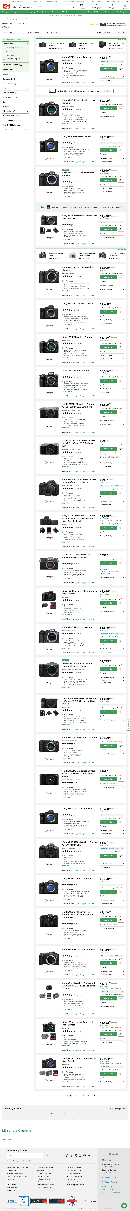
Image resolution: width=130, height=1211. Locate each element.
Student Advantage (73, 1173)
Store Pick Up (107, 1186)
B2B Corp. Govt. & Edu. (74, 1176)
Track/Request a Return (15, 1173)
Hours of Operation (43, 1176)
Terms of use (66, 1208)
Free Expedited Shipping (111, 1192)
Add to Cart (108, 68)
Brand (12, 32)
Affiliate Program (42, 1182)
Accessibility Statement (108, 1208)
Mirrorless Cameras (31, 18)
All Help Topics (12, 1190)
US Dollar (115, 1154)
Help (114, 1)
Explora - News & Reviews (75, 1182)
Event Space (71, 1179)
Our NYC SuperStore (44, 1173)
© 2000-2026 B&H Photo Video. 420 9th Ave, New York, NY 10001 (25, 1208)
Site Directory (11, 1185)
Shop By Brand (12, 1188)
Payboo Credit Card (43, 1179)
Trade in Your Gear (112, 1182)
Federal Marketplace (74, 1170)
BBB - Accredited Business (12, 1201)
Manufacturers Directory (45, 1185)
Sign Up (50, 1156)
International (11, 1182)
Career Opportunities (44, 1188)
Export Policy (92, 1208)
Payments (10, 1179)
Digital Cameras (19, 18)
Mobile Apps (91, 1201)
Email (10, 1155)
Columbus (64, 15)
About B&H (40, 1170)
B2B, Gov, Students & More (19, 1)
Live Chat (120, 1)
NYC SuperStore (99, 1)
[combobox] (109, 32)
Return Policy (11, 1170)
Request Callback (110, 1177)
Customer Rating (52, 32)
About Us (108, 1)
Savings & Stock (33, 32)
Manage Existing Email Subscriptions (19, 1161)
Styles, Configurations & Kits (85, 82)
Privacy (80, 1208)
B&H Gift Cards (108, 1189)
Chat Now (107, 91)
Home (3, 18)
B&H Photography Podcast (75, 1185)
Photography (10, 18)
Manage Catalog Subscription (17, 1176)
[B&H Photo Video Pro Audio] (7, 6)
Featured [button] (106, 32)
